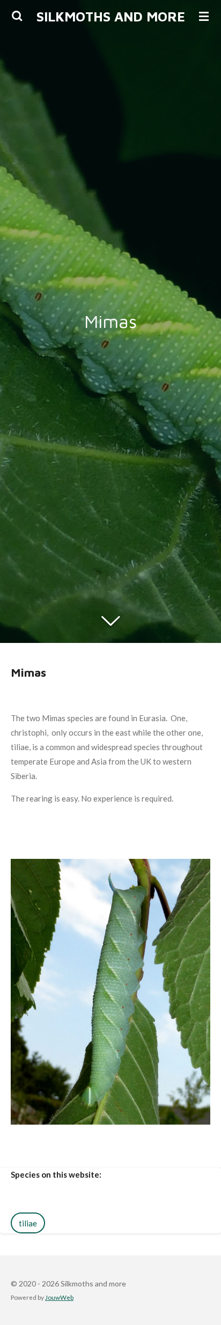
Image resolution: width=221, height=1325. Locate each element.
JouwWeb (59, 1297)
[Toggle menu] (204, 16)
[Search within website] (17, 16)
